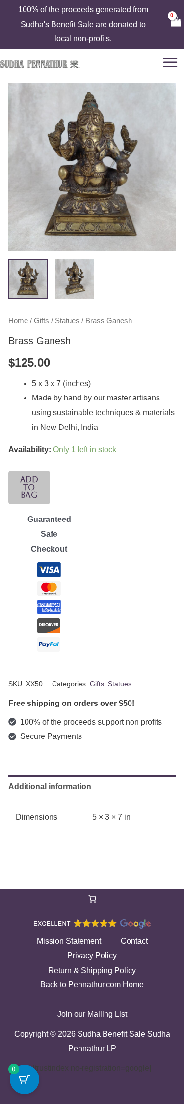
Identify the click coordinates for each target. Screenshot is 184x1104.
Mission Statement (69, 941)
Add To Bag (29, 487)
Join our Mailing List (92, 1014)
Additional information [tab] (49, 786)
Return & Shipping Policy (92, 970)
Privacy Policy (92, 955)
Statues (67, 321)
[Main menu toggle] (170, 62)
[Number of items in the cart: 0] (92, 899)
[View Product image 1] (28, 279)
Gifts (41, 321)
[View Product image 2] (74, 279)
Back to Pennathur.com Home (92, 985)
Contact (134, 941)
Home (18, 321)
